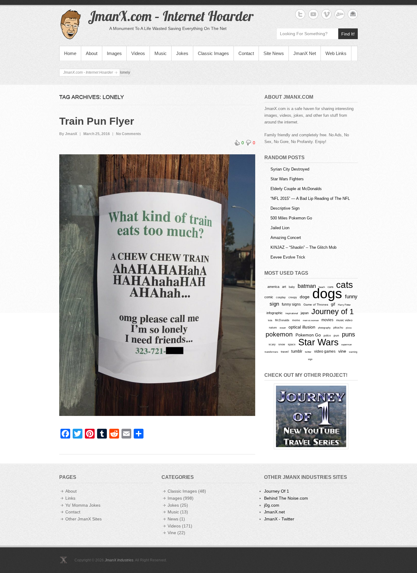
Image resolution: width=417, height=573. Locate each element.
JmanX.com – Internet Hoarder (170, 15)
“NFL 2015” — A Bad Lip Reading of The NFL (310, 198)
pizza (348, 327)
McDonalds (282, 320)
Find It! (348, 33)
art (284, 286)
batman (307, 286)
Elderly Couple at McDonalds (296, 188)
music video (344, 320)
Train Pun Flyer (96, 121)
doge (305, 296)
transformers (271, 351)
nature (273, 327)
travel (284, 351)
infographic (275, 313)
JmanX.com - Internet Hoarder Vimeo (326, 14)
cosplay (281, 297)
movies (327, 320)
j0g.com (271, 505)
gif (333, 304)
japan (305, 313)
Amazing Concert (285, 237)
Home (70, 53)
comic (268, 297)
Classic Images (213, 53)
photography (324, 327)
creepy (292, 297)
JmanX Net (304, 53)
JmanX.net (274, 511)
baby (292, 286)
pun (336, 335)
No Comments (128, 134)
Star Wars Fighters (287, 179)
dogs (327, 293)
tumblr (296, 351)
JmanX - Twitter (279, 518)
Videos (138, 53)
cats (344, 285)
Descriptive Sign (284, 208)
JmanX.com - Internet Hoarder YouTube (313, 14)
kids (270, 320)
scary (272, 344)
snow (281, 344)
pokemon (279, 334)
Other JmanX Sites (83, 518)
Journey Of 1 (276, 491)
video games (324, 351)
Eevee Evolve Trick (287, 257)
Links (70, 498)
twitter (308, 352)
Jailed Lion (279, 228)
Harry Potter (344, 304)
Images (114, 53)
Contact (246, 53)
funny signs (291, 304)
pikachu (338, 327)
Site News (273, 53)
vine (342, 351)
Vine (172, 532)
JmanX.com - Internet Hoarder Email (353, 14)
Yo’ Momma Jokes (82, 505)
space (292, 344)
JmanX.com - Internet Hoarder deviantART (340, 14)
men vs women (311, 320)
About (91, 53)
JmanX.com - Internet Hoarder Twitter (300, 14)
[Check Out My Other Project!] (311, 416)
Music (160, 53)
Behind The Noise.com (286, 498)
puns (348, 334)
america (273, 286)
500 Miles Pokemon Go (291, 218)
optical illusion (301, 327)
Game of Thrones (315, 304)
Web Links (335, 53)
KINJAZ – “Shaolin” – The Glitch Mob (303, 247)
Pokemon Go (308, 334)
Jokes (182, 53)
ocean (283, 327)
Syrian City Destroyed (289, 169)
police (327, 335)
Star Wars (318, 342)
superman (346, 344)
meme (296, 320)
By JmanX (68, 134)
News (173, 518)
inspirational (291, 313)
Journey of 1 (332, 311)
